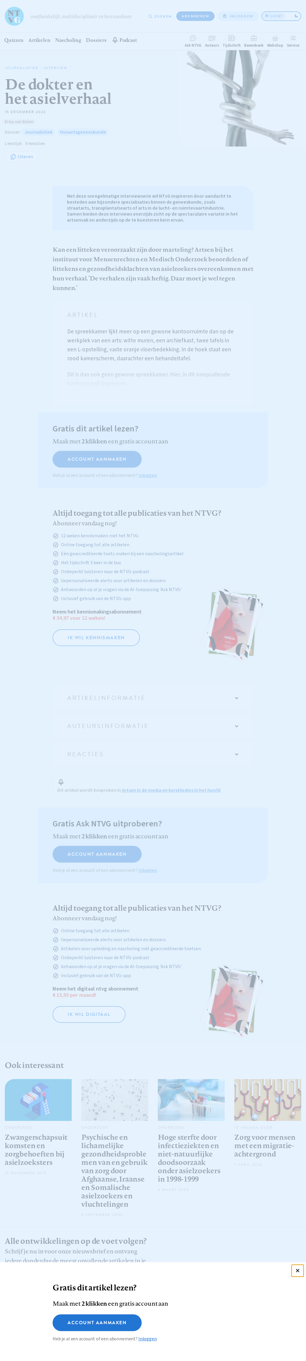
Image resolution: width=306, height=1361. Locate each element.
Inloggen (147, 1339)
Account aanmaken (97, 1322)
